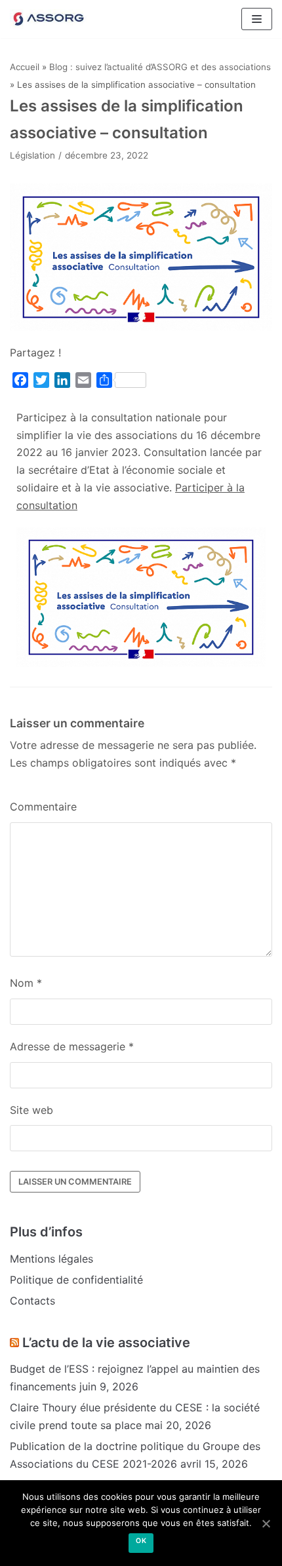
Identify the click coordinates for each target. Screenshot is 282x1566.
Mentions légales (51, 1258)
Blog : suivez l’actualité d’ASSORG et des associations (160, 67)
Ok (141, 1541)
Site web (31, 1110)
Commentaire (43, 806)
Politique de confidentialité (76, 1279)
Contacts (32, 1300)
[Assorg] (49, 19)
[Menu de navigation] (256, 19)
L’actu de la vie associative (106, 1342)
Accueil (24, 67)
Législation (32, 155)
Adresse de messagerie (72, 1046)
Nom (26, 982)
